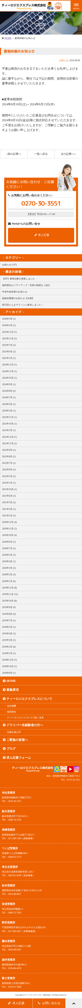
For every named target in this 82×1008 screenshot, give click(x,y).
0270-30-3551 (41, 203)
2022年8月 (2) (9, 456)
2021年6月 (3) (9, 496)
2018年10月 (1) (9, 666)
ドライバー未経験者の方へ (24, 725)
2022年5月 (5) (9, 476)
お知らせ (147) (9, 264)
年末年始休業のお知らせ (14, 291)
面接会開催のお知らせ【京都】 (18, 298)
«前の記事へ (13, 153)
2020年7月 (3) (9, 548)
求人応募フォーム (18, 757)
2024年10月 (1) (9, 378)
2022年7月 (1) (9, 463)
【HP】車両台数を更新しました (18, 278)
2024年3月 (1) (9, 410)
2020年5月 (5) (9, 555)
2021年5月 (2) (9, 502)
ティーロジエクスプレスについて (29, 698)
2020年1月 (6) (9, 581)
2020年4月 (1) (9, 561)
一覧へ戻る (41, 153)
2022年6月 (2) (9, 469)
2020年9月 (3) (9, 542)
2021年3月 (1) (9, 509)
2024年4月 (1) (9, 404)
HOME (8, 38)
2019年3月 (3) (9, 640)
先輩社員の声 (14, 732)
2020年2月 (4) (9, 574)
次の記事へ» (68, 153)
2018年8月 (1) (9, 673)
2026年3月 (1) (9, 325)
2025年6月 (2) (9, 351)
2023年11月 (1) (9, 417)
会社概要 (11, 706)
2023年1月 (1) (9, 430)
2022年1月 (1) (9, 482)
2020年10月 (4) (9, 535)
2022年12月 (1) (9, 437)
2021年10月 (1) (9, 489)
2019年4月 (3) (9, 633)
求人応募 (43, 235)
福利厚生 (11, 711)
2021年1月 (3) (9, 515)
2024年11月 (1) (9, 371)
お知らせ (63, 60)
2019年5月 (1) (9, 627)
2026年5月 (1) (9, 318)
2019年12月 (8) (9, 587)
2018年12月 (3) (9, 660)
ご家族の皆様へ (17, 739)
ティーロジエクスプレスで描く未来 (25, 717)
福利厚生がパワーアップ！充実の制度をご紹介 (26, 285)
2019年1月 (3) (9, 653)
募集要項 (12, 689)
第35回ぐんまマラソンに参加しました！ (22, 304)
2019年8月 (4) (9, 614)
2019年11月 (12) (10, 594)
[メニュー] (76, 6)
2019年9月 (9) (9, 607)
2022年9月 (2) (9, 450)
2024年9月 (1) (9, 384)
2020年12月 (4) (9, 522)
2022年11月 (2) (9, 443)
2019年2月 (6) (9, 646)
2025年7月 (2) (9, 345)
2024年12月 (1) (9, 364)
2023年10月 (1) (9, 423)
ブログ (11, 748)
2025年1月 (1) (9, 358)
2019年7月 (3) (9, 620)
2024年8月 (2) (9, 391)
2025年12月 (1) (9, 332)
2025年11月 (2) (9, 338)
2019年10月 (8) (9, 600)
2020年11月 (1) (9, 528)
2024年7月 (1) (9, 397)
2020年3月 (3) (9, 568)
